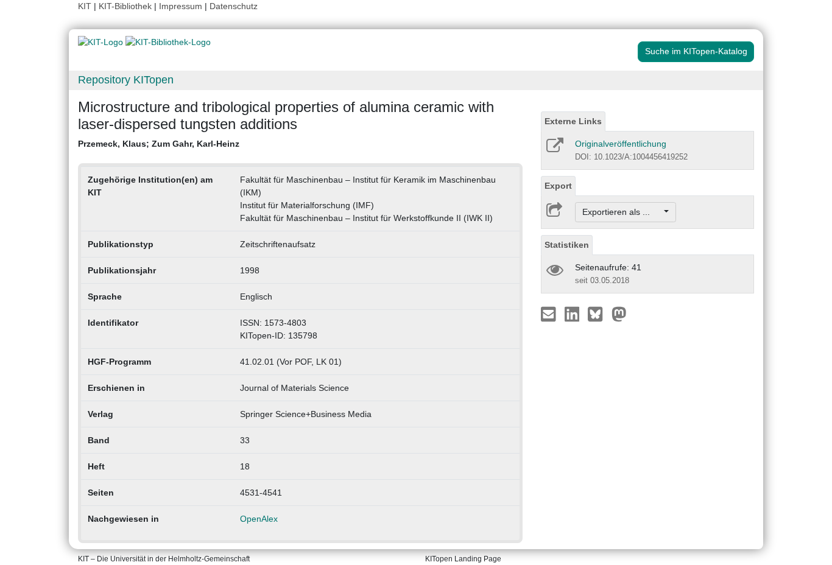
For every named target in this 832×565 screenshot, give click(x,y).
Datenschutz (234, 6)
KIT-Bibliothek (126, 6)
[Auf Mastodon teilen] (619, 313)
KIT (84, 6)
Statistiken (567, 245)
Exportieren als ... (622, 212)
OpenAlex (259, 519)
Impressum (180, 6)
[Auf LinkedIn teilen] (573, 313)
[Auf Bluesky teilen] (598, 313)
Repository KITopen (126, 80)
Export (558, 186)
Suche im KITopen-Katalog (696, 51)
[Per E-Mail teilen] (550, 313)
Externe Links (573, 121)
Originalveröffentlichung (620, 144)
